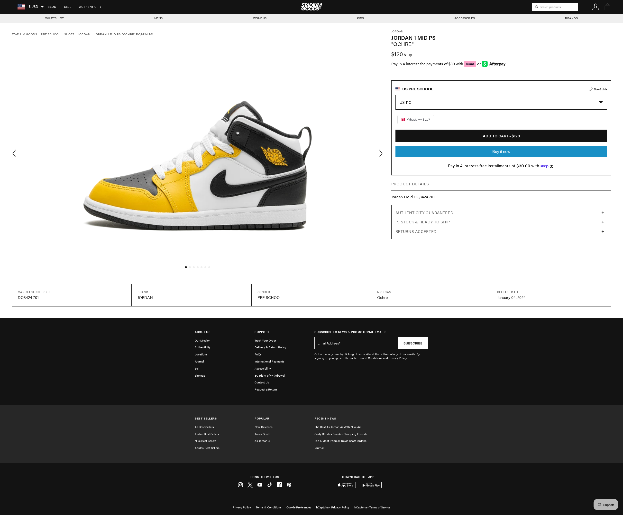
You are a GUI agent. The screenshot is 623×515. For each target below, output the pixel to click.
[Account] (596, 7)
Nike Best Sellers (205, 441)
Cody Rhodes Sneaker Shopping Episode (340, 434)
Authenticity (90, 6)
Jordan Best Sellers (207, 434)
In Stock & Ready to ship (422, 222)
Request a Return (266, 389)
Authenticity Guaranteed (424, 212)
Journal (199, 361)
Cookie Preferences (298, 507)
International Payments (269, 361)
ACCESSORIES (464, 18)
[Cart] (607, 7)
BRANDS (571, 18)
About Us (203, 332)
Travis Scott (262, 434)
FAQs (258, 354)
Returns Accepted (416, 231)
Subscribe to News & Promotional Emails (350, 332)
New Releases (264, 427)
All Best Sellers (204, 427)
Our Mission (203, 340)
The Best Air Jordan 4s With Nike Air (337, 427)
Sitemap (200, 375)
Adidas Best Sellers (207, 448)
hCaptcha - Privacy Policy (332, 507)
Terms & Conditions (269, 507)
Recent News (325, 418)
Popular (262, 418)
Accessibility (263, 368)
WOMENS (260, 18)
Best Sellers (206, 418)
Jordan (84, 34)
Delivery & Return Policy (270, 347)
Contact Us (262, 382)
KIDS (360, 18)
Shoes (69, 34)
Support (262, 332)
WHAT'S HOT (54, 18)
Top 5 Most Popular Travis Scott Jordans (340, 441)
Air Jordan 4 (262, 441)
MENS (158, 18)
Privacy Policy (242, 507)
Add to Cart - (501, 136)
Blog (52, 6)
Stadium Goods (24, 34)
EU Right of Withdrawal (270, 375)
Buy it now (501, 152)
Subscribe (412, 343)
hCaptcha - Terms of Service (372, 507)
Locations (201, 354)
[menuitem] (52, 6)
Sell (67, 6)
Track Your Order (265, 340)
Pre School (50, 34)
